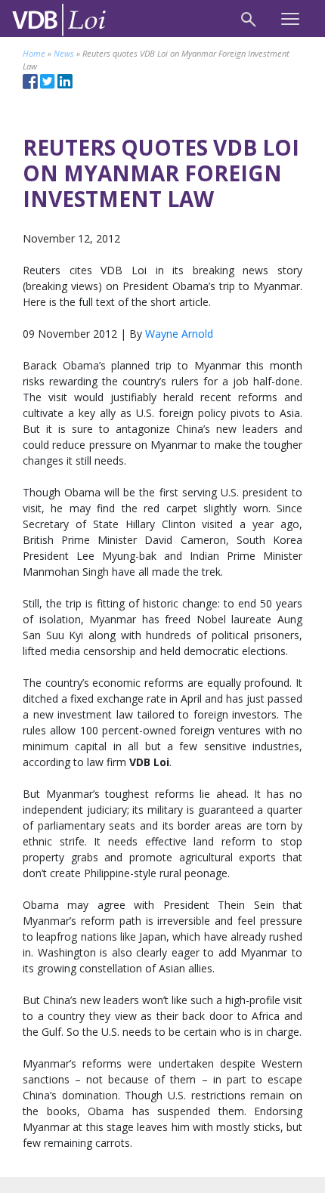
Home (34, 53)
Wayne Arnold (179, 333)
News (64, 53)
